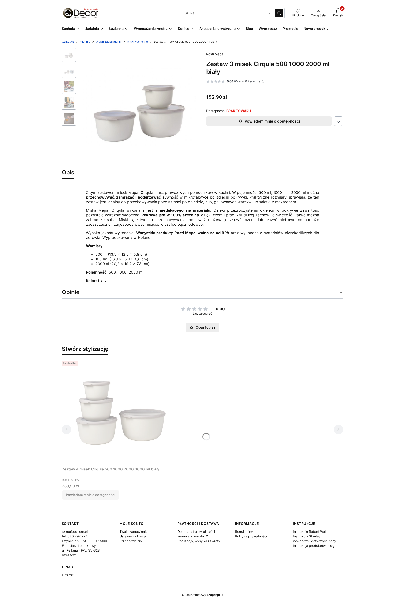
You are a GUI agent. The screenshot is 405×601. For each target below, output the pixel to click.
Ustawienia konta (133, 536)
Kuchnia (84, 41)
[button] (279, 13)
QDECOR (68, 41)
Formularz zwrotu (191, 536)
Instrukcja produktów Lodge (314, 546)
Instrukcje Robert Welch (311, 531)
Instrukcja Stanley (306, 536)
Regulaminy (244, 531)
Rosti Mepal (215, 54)
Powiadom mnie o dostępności (272, 121)
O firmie (68, 575)
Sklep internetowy (201, 595)
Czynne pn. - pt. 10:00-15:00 (84, 541)
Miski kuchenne (137, 41)
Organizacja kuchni (108, 41)
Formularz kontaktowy (79, 546)
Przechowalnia (131, 541)
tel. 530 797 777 (74, 536)
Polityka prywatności (251, 536)
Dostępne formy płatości (196, 531)
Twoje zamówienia (133, 531)
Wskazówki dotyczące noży (314, 541)
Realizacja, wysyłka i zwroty (198, 541)
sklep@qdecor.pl (75, 531)
